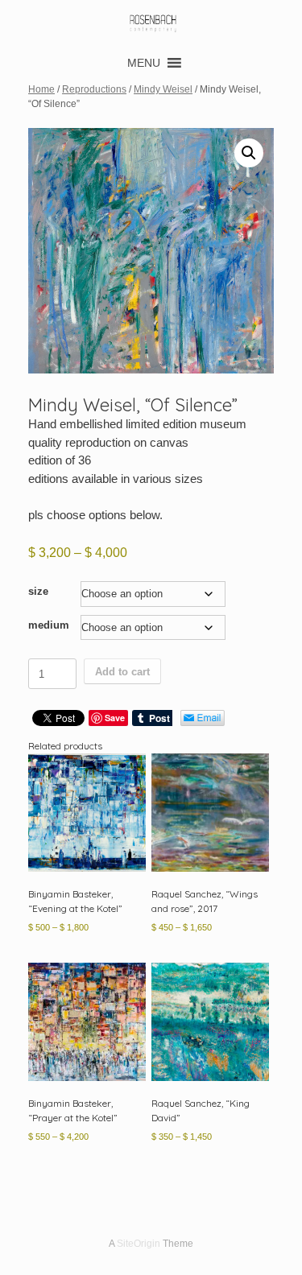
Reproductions (94, 89)
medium (48, 625)
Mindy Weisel (163, 89)
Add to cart (122, 672)
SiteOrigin (138, 1243)
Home (41, 89)
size (38, 591)
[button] (143, 63)
